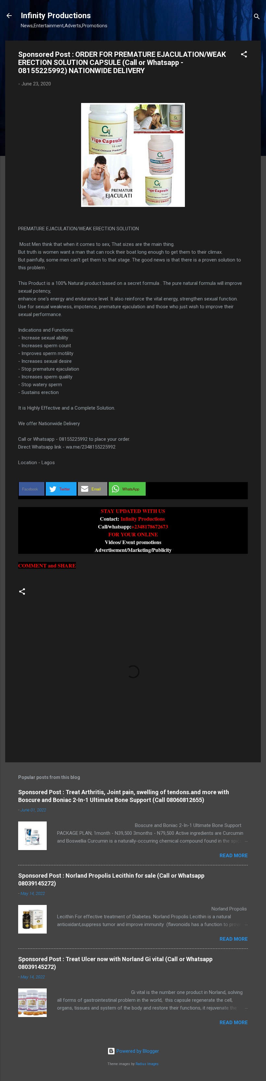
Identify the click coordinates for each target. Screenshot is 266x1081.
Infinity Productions (56, 15)
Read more (234, 855)
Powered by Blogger (137, 1051)
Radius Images (147, 1064)
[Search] (257, 18)
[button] (244, 55)
